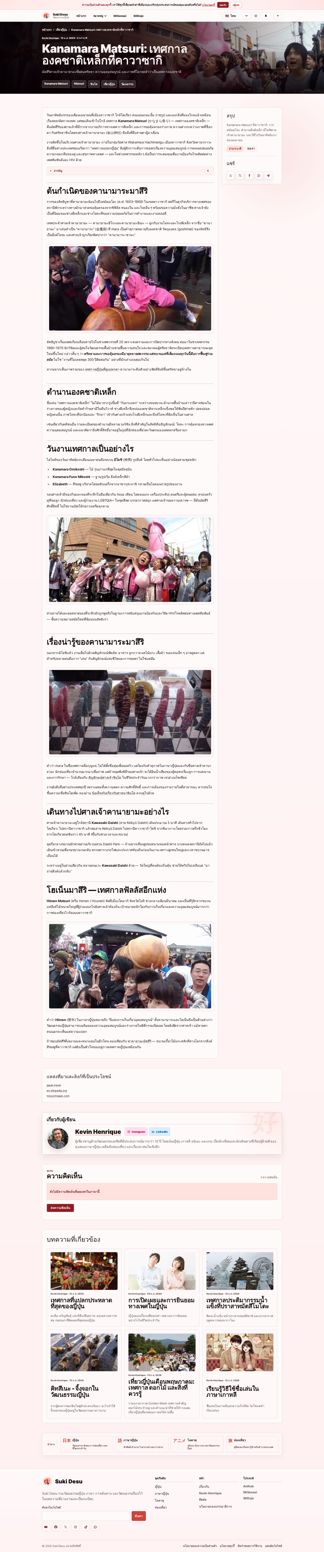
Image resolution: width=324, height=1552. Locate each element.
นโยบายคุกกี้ (208, 5)
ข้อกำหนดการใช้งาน (250, 1545)
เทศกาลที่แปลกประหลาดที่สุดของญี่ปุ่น (81, 1303)
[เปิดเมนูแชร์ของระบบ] (231, 175)
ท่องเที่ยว (161, 1507)
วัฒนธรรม (127, 84)
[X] (66, 1527)
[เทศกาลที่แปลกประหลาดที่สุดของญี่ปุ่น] (84, 1271)
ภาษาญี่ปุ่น (162, 1493)
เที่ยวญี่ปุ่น (61, 29)
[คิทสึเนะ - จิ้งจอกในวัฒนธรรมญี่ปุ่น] (84, 1352)
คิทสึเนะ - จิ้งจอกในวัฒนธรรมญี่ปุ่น (75, 1391)
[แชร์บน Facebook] (249, 175)
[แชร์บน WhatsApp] (259, 175)
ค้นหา (138, 1516)
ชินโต (93, 84)
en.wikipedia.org (57, 1090)
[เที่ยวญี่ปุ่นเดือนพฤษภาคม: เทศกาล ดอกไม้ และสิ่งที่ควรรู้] (161, 1352)
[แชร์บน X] (240, 175)
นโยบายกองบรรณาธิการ (215, 1506)
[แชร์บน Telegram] (268, 175)
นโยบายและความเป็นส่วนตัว (200, 1545)
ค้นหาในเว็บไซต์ (51, 1507)
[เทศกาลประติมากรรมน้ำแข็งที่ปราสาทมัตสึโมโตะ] (239, 1271)
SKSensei (119, 15)
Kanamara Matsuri (56, 83)
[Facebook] (56, 1527)
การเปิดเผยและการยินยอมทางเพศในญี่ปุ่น (161, 1303)
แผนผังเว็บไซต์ (273, 1545)
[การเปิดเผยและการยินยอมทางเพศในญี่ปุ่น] (161, 1271)
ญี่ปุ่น (158, 1486)
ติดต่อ (203, 1499)
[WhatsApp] (95, 1527)
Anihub (248, 1486)
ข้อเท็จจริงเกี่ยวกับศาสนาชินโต (113, 793)
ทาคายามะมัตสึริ (139, 1041)
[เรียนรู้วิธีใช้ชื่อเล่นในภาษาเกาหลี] (239, 1352)
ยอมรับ (223, 5)
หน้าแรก (81, 15)
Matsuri (79, 83)
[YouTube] (46, 1527)
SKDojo (138, 15)
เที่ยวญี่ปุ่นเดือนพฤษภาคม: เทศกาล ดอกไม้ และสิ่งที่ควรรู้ (161, 1387)
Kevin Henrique (50, 38)
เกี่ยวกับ (204, 1486)
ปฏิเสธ (236, 5)
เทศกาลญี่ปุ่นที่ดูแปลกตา (102, 369)
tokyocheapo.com (58, 1095)
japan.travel (54, 1085)
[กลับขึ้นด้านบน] (278, 16)
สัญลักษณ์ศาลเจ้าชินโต (104, 777)
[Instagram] (75, 1527)
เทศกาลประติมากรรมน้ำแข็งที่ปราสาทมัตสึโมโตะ (237, 1303)
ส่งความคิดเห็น (60, 1208)
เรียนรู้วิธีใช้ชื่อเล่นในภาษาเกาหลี (232, 1391)
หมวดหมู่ (98, 15)
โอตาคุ (159, 1500)
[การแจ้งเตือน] (266, 16)
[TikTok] (85, 1527)
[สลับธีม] (256, 16)
